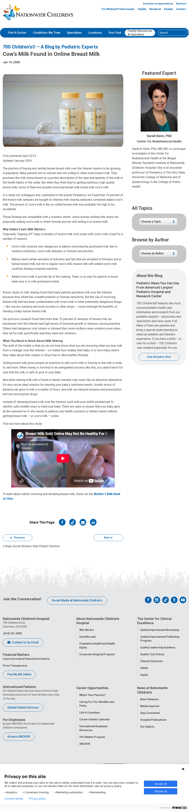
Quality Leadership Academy (157, 647)
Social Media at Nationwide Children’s (77, 600)
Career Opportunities (92, 688)
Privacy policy (37, 798)
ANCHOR (84, 743)
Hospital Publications (153, 719)
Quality (142, 9)
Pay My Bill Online (19, 674)
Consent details (13, 798)
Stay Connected (150, 712)
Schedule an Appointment (158, 3)
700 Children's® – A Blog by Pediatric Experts (50, 47)
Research (155, 9)
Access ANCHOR (18, 736)
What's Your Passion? (92, 695)
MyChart (181, 3)
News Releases (149, 699)
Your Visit (114, 32)
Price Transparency (15, 665)
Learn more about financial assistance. (26, 658)
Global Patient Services (23, 707)
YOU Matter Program (92, 737)
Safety (144, 668)
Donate (168, 9)
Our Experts (147, 726)
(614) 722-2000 (12, 633)
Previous (19, 537)
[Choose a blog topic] (158, 223)
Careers (181, 9)
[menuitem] (17, 32)
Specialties (74, 32)
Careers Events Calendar (94, 719)
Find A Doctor (17, 32)
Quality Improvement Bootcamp (159, 629)
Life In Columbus (89, 712)
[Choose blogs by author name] (158, 255)
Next (107, 537)
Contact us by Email (25, 642)
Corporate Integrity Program (97, 654)
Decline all (160, 791)
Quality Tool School (152, 654)
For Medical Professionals (118, 9)
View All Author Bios (159, 356)
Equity (144, 674)
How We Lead (87, 636)
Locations (95, 32)
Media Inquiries (149, 706)
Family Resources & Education (140, 32)
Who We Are (86, 629)
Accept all (161, 783)
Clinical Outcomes (151, 661)
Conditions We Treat (46, 32)
